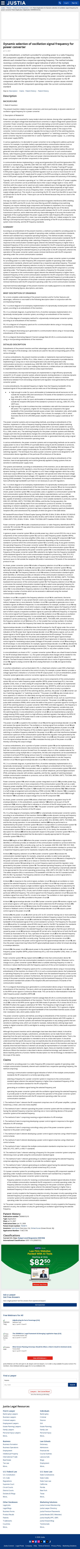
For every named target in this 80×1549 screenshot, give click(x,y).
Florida (42, 1487)
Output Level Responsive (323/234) (31, 1238)
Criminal (43, 1417)
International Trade (10, 1457)
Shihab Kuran (36, 1228)
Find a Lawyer (9, 1375)
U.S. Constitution (9, 1475)
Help (35, 1546)
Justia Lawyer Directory (48, 1508)
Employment (7, 1451)
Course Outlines (46, 1454)
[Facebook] (36, 1541)
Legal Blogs (7, 1508)
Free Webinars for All (13, 1315)
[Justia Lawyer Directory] (50, 1541)
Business (6, 1441)
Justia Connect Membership (50, 1505)
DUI (41, 1423)
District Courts (8, 1490)
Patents (9, 8)
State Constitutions (47, 1475)
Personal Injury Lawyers (12, 1433)
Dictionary (44, 1444)
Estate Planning (46, 1426)
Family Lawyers (8, 1430)
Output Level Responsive (21, 8)
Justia (3, 8)
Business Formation (10, 1444)
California (43, 1484)
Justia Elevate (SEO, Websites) (51, 1514)
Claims (21, 91)
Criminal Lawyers (9, 1420)
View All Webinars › (40, 1358)
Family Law (44, 1430)
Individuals (44, 1411)
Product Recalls (8, 1514)
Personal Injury (45, 1433)
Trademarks (7, 1521)
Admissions (44, 1447)
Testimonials (44, 1524)
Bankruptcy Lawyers (10, 1414)
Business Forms (9, 1511)
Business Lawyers (9, 1417)
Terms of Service (44, 1546)
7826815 (24, 1226)
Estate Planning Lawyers (12, 1426)
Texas (42, 1494)
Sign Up (74, 3)
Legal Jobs (7, 1505)
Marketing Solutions (48, 1502)
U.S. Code (6, 1478)
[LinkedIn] (30, 1541)
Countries (6, 1524)
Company (28, 1546)
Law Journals (44, 1457)
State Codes (44, 1478)
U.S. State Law (46, 1471)
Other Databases (10, 1502)
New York (43, 1490)
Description (13, 91)
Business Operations (10, 1447)
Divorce (43, 1420)
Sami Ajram (15, 1228)
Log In (66, 3)
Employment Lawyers (11, 1423)
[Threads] (41, 1541)
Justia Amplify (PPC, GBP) (49, 1518)
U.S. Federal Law (10, 1471)
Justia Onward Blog (47, 1521)
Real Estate (7, 1460)
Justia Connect (9, 1546)
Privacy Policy (56, 1546)
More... (5, 1436)
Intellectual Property (10, 1454)
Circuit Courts (8, 1487)
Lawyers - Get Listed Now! (40, 1391)
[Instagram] (38, 1541)
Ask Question (40, 1305)
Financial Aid (44, 1451)
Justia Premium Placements (50, 1511)
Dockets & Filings (9, 1494)
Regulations (7, 1481)
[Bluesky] (44, 1541)
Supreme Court (8, 1484)
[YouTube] (33, 1541)
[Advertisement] (40, 25)
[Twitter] (47, 1541)
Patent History (31, 91)
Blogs (42, 1460)
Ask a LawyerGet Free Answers (11, 1295)
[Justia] (16, 3)
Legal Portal (20, 1546)
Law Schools (45, 1441)
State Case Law (45, 1481)
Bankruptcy (44, 1414)
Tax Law (6, 1463)
